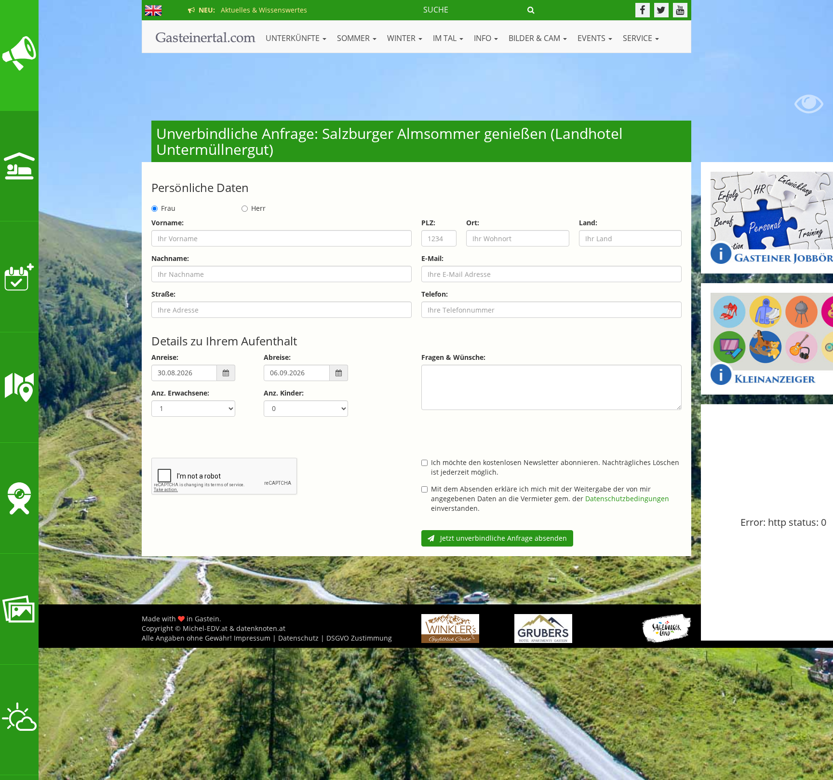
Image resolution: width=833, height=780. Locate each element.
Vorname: (167, 222)
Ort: (472, 222)
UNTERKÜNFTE (294, 38)
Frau (168, 208)
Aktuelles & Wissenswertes (251, 9)
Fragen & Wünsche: (453, 357)
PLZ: (428, 222)
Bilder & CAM (535, 38)
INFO (483, 38)
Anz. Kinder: (284, 392)
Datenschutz (298, 638)
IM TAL (445, 38)
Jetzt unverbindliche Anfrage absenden (500, 538)
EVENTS (592, 38)
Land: (588, 222)
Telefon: (434, 294)
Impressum (252, 638)
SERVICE (638, 38)
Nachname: (170, 258)
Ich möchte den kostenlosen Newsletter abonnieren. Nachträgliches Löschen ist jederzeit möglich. (555, 467)
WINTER (402, 38)
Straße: (163, 294)
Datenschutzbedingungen (627, 498)
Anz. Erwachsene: (180, 392)
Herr (258, 208)
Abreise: (277, 357)
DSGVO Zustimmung (359, 638)
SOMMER (354, 38)
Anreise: (164, 357)
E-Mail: (432, 258)
